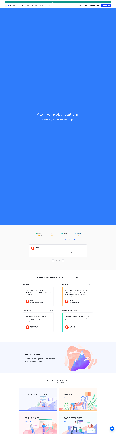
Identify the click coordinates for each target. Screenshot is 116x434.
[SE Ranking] (12, 6)
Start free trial (106, 5)
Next (52, 284)
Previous (50, 284)
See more (27, 397)
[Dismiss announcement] (110, 2)
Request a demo (94, 5)
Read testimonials (69, 240)
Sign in (85, 5)
